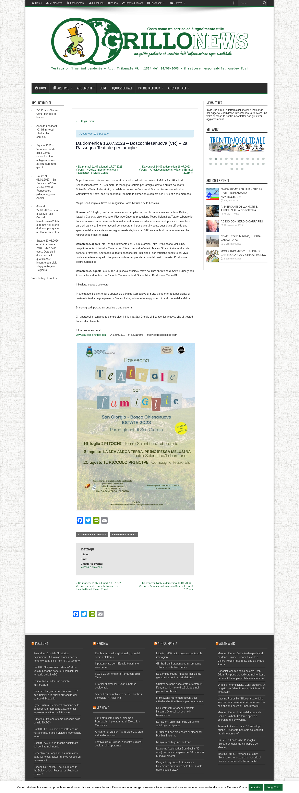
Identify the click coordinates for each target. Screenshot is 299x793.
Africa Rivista (167, 643)
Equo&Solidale (122, 88)
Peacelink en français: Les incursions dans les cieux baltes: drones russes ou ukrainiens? (57, 757)
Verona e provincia (92, 567)
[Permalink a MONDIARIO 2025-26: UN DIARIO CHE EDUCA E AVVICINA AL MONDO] (212, 260)
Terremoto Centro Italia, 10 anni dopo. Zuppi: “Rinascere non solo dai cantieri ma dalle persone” (240, 730)
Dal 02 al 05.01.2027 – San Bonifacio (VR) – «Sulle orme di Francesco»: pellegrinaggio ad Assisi (46, 186)
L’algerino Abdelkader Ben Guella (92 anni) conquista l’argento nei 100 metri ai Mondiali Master (180, 752)
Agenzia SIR (227, 643)
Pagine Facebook (149, 88)
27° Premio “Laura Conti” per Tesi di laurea (47, 114)
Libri (103, 88)
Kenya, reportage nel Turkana (173, 742)
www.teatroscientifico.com (91, 334)
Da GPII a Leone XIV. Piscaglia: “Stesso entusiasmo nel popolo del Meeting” (238, 744)
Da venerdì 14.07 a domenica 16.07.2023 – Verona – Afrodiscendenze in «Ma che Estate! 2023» (166, 169)
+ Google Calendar (92, 534)
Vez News (103, 707)
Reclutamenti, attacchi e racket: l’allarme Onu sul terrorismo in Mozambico (175, 711)
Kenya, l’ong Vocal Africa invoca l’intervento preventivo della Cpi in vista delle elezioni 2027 (179, 766)
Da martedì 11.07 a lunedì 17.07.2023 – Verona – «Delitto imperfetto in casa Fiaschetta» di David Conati (100, 169)
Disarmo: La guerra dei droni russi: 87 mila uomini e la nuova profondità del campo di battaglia (56, 695)
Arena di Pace (177, 88)
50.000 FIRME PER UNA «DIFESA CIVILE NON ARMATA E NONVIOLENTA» (241, 193)
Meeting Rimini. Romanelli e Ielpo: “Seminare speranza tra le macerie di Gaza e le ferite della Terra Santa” (239, 757)
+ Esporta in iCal (124, 534)
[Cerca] (264, 3)
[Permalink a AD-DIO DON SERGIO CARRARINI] (212, 231)
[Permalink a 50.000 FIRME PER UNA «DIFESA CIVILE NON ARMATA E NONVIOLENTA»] (212, 198)
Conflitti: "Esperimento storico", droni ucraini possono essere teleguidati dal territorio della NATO (56, 671)
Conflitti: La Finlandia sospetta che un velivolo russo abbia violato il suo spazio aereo (57, 733)
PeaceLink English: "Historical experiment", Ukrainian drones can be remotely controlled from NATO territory (57, 657)
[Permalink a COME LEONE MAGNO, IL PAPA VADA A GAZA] (212, 245)
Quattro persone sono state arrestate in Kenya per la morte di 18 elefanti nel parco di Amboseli (179, 687)
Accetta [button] (255, 787)
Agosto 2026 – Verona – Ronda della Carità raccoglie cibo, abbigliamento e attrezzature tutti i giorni (46, 156)
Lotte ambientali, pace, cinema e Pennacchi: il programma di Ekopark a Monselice (117, 721)
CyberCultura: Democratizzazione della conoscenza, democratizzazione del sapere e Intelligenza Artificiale (56, 709)
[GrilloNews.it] (149, 73)
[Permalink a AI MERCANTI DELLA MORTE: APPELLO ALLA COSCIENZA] (212, 216)
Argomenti (84, 88)
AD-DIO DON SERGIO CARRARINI (242, 221)
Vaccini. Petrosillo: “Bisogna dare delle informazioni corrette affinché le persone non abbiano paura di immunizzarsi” (241, 702)
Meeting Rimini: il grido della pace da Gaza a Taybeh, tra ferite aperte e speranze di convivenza (239, 716)
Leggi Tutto (273, 787)
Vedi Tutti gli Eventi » (44, 278)
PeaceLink (41, 643)
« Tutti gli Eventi (85, 121)
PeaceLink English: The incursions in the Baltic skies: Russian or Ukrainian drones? (56, 770)
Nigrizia (102, 643)
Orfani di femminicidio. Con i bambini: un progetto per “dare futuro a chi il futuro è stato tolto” (241, 688)
